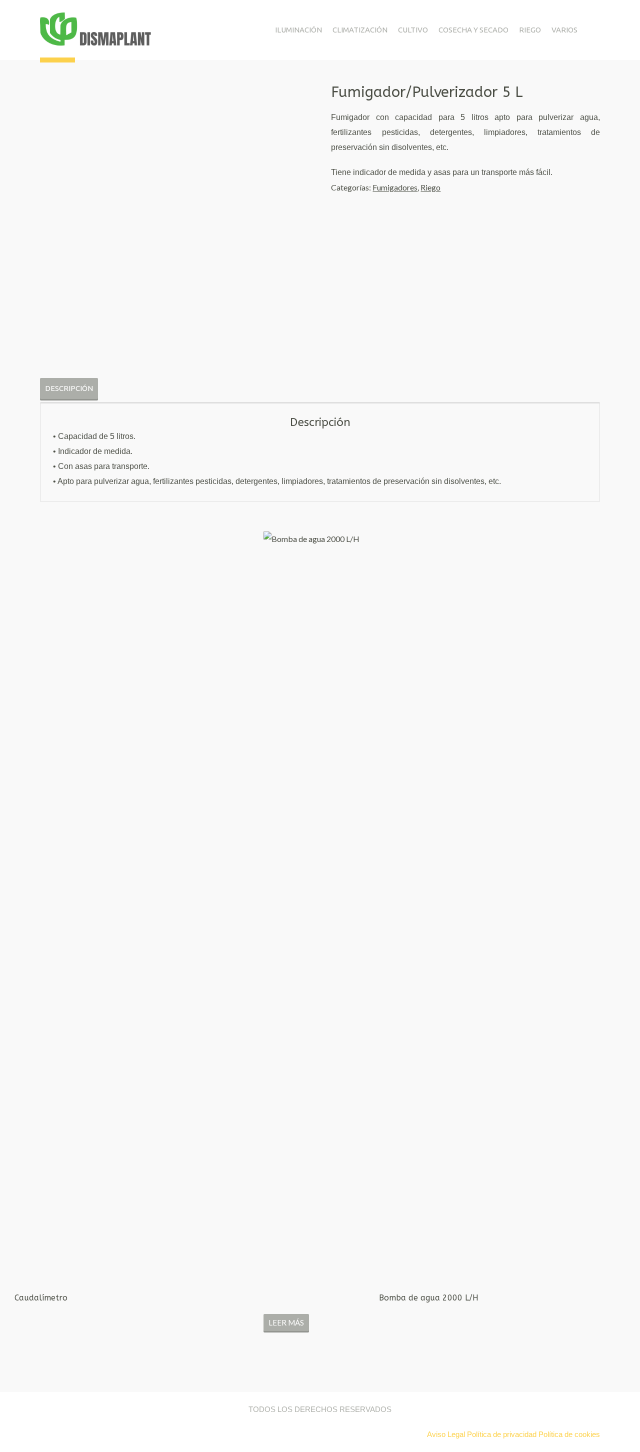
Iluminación (298, 30)
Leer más (286, 1322)
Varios (565, 30)
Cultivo (413, 30)
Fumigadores (395, 187)
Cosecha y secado (473, 30)
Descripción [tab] (69, 388)
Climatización (360, 30)
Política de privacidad (501, 1434)
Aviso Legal (447, 1434)
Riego (530, 30)
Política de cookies (569, 1434)
